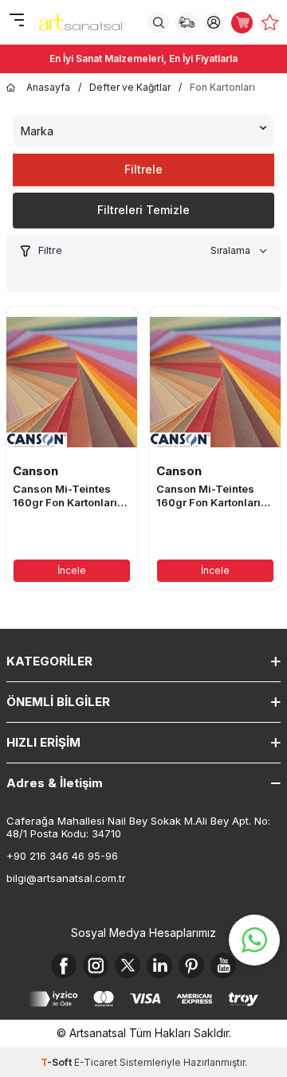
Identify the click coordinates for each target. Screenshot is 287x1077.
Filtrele (143, 169)
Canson (35, 470)
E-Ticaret (95, 1062)
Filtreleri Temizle (143, 210)
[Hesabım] (214, 22)
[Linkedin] (159, 965)
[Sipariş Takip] (186, 22)
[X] (127, 965)
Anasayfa (48, 87)
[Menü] (16, 21)
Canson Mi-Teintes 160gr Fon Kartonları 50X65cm (208, 495)
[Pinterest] (191, 965)
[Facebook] (64, 965)
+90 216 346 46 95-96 (62, 855)
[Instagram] (95, 965)
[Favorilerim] (270, 22)
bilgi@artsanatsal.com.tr (66, 878)
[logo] (80, 22)
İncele (71, 570)
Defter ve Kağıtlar (130, 87)
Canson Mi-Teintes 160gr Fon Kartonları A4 (65, 495)
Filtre (50, 250)
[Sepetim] (242, 22)
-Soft (57, 1062)
